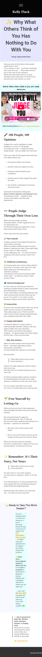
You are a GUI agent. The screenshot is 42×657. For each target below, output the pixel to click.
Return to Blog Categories (29, 126)
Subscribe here (22, 641)
